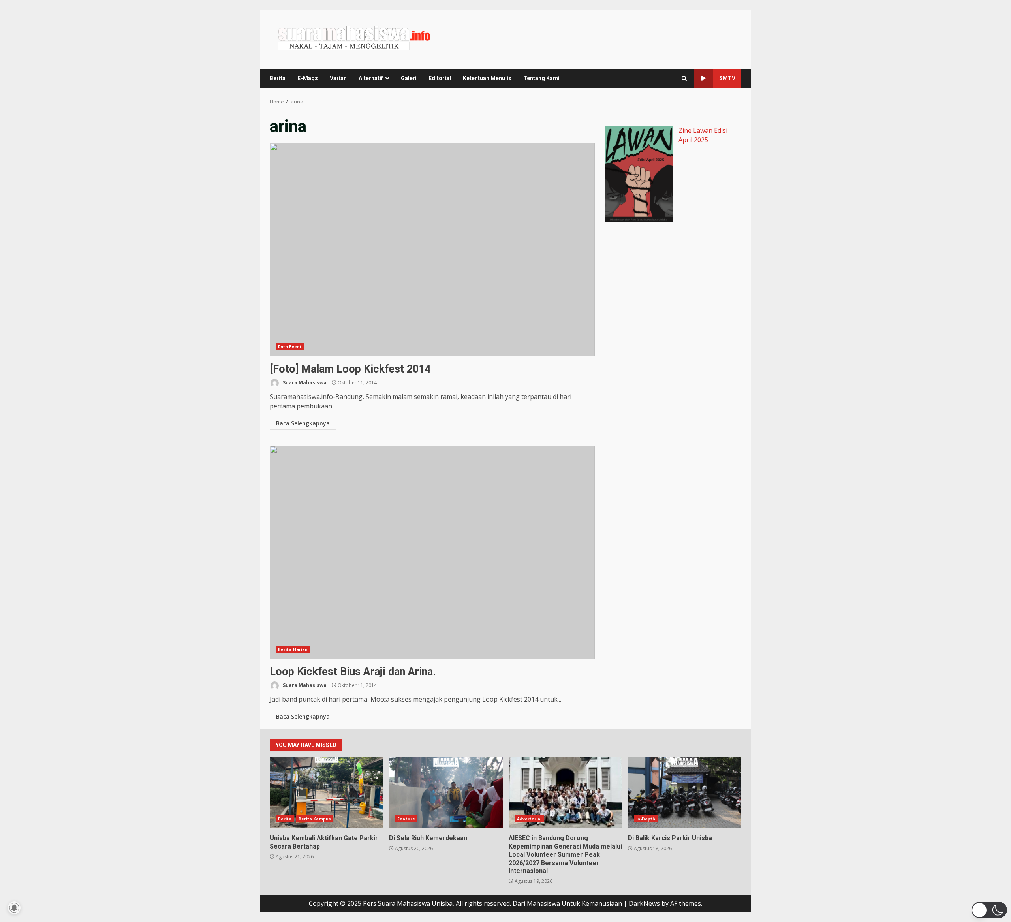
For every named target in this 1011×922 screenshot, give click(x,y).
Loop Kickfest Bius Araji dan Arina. (432, 552)
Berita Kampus (315, 819)
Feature (406, 819)
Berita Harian (293, 649)
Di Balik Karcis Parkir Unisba (684, 792)
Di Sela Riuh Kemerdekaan (445, 792)
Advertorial (529, 819)
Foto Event (290, 347)
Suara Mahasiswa (304, 382)
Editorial (439, 78)
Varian (338, 78)
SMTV (727, 78)
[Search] (684, 78)
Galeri (409, 78)
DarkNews (644, 903)
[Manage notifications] (14, 907)
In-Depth (646, 819)
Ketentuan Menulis (487, 78)
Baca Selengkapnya (303, 423)
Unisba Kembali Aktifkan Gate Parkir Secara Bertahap (326, 792)
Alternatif (371, 78)
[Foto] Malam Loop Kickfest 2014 (432, 249)
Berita (278, 78)
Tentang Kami (541, 78)
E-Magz (307, 78)
